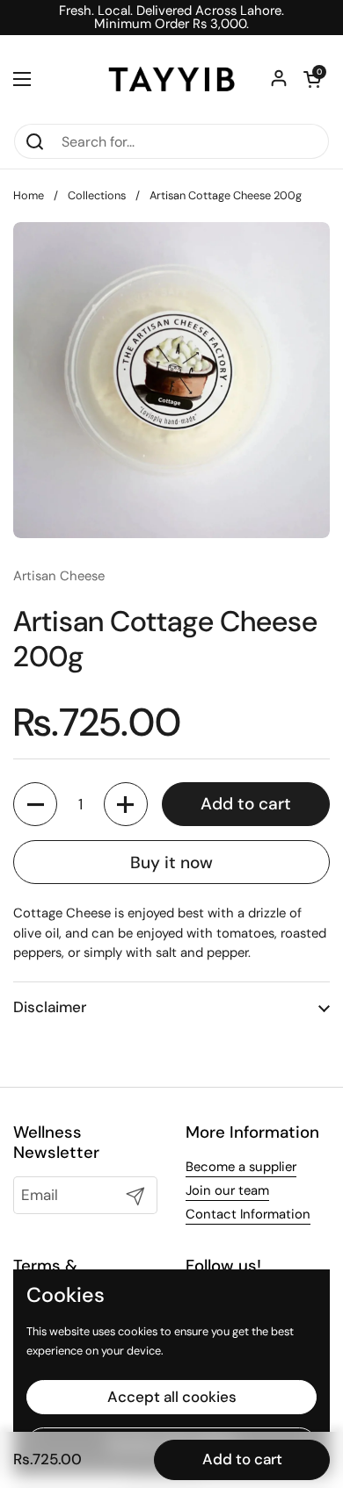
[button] (312, 79)
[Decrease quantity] (35, 804)
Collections (97, 195)
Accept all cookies (172, 1396)
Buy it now (171, 862)
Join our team (227, 1190)
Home (28, 195)
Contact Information (248, 1214)
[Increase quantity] (126, 804)
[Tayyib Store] (171, 79)
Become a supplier (241, 1166)
